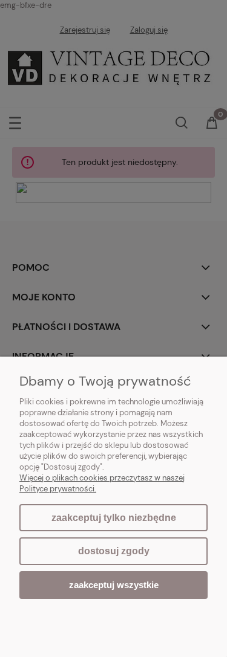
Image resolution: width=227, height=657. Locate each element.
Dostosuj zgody (114, 551)
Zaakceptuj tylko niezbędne (113, 518)
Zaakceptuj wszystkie (114, 585)
